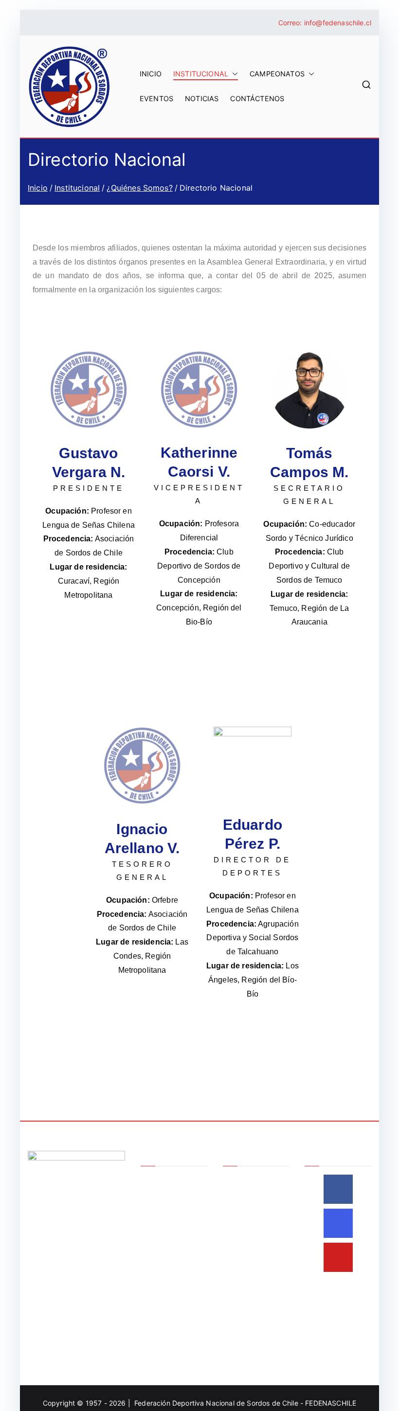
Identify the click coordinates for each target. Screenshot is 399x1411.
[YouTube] (338, 1257)
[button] (233, 74)
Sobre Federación (169, 1180)
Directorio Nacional (171, 1212)
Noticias (201, 98)
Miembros (156, 1228)
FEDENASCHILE (330, 1403)
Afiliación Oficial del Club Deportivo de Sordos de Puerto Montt (255, 1266)
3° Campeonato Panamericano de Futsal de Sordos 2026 (251, 1331)
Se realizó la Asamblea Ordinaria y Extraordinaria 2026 (255, 1202)
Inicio (151, 74)
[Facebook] (338, 1189)
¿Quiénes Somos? (169, 1196)
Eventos (156, 98)
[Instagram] (338, 1223)
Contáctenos (257, 98)
